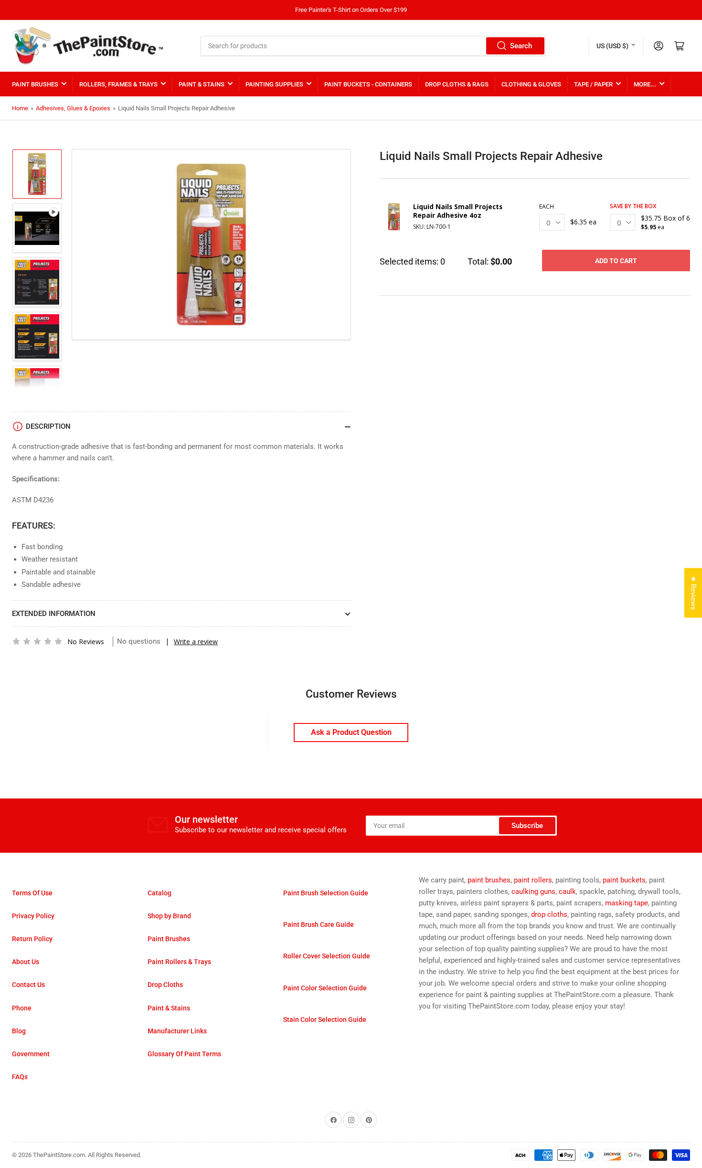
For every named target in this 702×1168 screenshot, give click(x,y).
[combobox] (373, 46)
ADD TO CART (616, 261)
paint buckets (624, 880)
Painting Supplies (274, 84)
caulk (567, 891)
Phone (22, 1008)
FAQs (20, 1077)
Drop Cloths (165, 984)
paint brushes (489, 880)
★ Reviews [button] (693, 593)
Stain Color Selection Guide (324, 1019)
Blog (19, 1031)
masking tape (626, 903)
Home (20, 108)
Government (31, 1054)
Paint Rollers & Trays (179, 962)
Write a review (196, 641)
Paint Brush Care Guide (318, 924)
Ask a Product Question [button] (351, 732)
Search (521, 46)
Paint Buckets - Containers (368, 84)
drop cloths (549, 914)
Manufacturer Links (177, 1031)
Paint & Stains (201, 84)
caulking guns (533, 891)
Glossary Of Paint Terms (184, 1054)
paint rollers (533, 880)
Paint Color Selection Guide (325, 988)
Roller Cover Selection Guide (326, 956)
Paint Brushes (35, 84)
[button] (37, 641)
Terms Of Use (32, 893)
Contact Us (28, 984)
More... (645, 84)
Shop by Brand (169, 916)
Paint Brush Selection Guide (325, 893)
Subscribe (527, 825)
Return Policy (32, 939)
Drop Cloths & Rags (457, 84)
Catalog (159, 893)
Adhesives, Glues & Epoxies (73, 108)
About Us (25, 962)
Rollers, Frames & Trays (118, 84)
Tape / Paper (593, 84)
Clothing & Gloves (531, 84)
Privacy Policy (33, 916)
